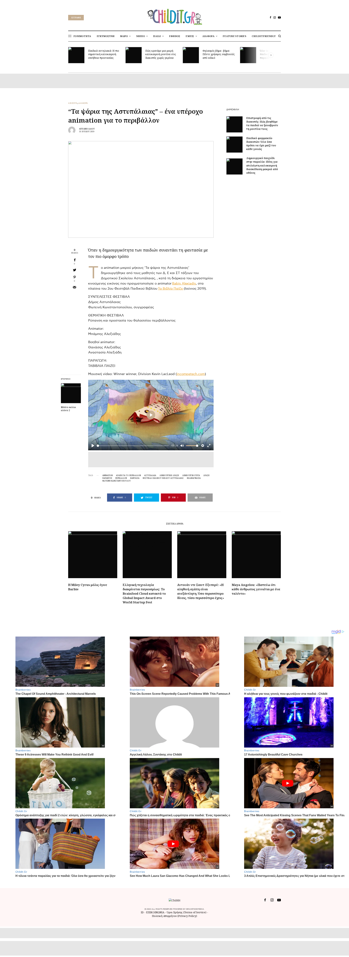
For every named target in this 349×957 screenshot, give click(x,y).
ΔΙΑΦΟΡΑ (83, 103)
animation (107, 475)
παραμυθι (107, 478)
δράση (206, 475)
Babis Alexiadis (184, 283)
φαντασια (134, 478)
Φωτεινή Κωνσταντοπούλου (116, 481)
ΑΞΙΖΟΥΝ (72, 103)
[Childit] (174, 16)
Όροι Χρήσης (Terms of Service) (186, 912)
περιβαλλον (121, 478)
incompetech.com (191, 374)
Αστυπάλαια (150, 475)
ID (142, 912)
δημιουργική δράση (169, 475)
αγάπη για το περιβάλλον (128, 475)
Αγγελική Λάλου (87, 128)
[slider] (133, 445)
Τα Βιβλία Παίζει (170, 289)
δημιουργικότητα (191, 475)
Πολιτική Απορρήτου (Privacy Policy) (174, 916)
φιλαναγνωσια (194, 478)
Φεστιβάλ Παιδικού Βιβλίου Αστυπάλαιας (163, 478)
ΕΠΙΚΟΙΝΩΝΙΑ (155, 912)
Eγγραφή (76, 17)
